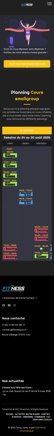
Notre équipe (33, 414)
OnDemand (28, 417)
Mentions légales (42, 419)
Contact (45, 414)
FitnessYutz (7, 409)
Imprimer (28, 130)
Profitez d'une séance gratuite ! (27, 65)
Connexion (39, 417)
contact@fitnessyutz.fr (14, 329)
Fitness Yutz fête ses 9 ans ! (17, 387)
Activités (20, 414)
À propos (16, 417)
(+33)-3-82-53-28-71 (13, 324)
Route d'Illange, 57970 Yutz (16, 334)
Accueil (10, 414)
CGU (48, 417)
